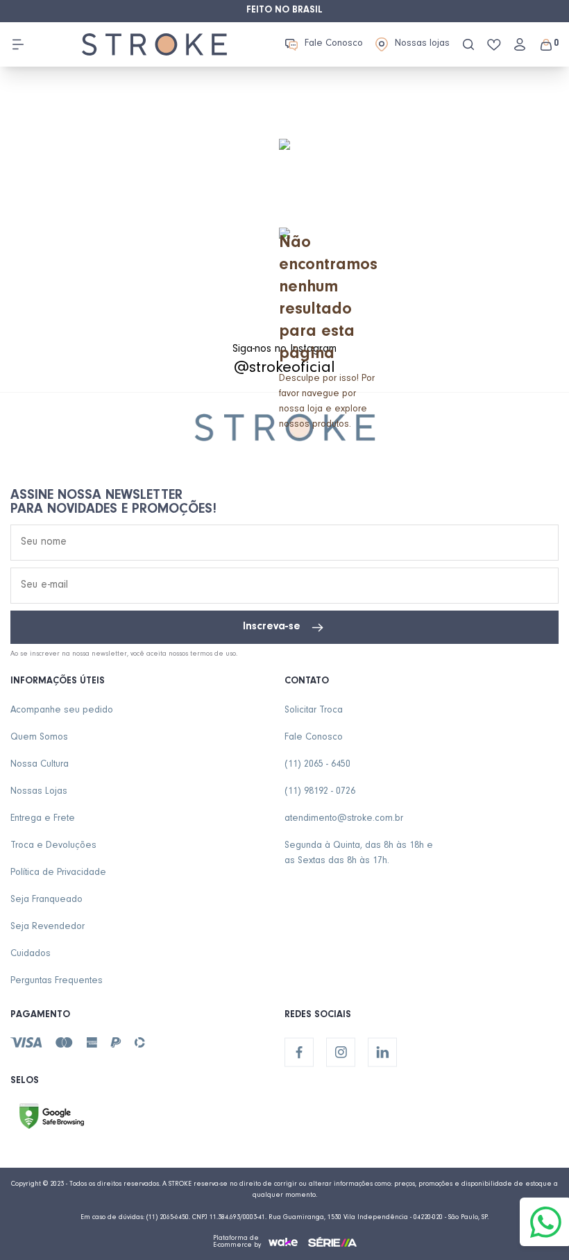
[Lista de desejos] (494, 45)
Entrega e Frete (42, 819)
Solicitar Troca (313, 711)
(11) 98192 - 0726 (319, 792)
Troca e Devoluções (53, 846)
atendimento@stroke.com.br (343, 819)
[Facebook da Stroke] (299, 1052)
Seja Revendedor (47, 928)
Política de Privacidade (58, 873)
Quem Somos (39, 738)
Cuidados (30, 955)
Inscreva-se (271, 627)
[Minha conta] (519, 44)
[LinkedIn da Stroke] (382, 1052)
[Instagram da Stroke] (340, 1052)
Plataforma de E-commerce (236, 1242)
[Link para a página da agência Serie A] (332, 1241)
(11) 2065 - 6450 (317, 765)
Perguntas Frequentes (56, 982)
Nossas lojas (422, 44)
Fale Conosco (334, 44)
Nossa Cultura (39, 765)
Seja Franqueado (46, 900)
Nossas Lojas (38, 792)
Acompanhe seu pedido (61, 711)
